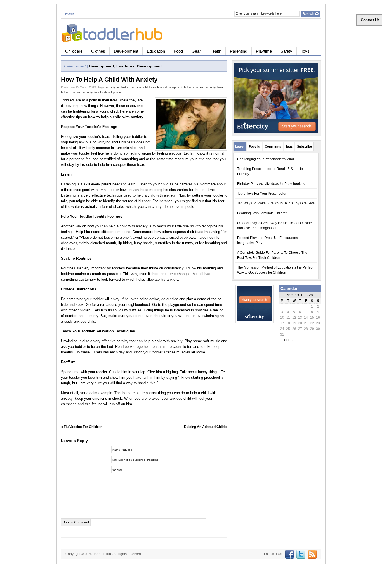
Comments (273, 146)
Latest (239, 146)
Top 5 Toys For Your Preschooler (261, 193)
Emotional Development (139, 66)
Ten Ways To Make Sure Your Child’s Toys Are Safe (276, 203)
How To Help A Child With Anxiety (109, 79)
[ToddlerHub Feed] (311, 554)
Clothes (98, 51)
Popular (254, 146)
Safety (286, 51)
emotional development (166, 87)
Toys (305, 51)
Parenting (238, 51)
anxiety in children (118, 87)
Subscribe (304, 146)
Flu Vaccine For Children (83, 427)
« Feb (288, 339)
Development (126, 51)
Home (69, 13)
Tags (289, 146)
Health (215, 51)
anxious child (141, 87)
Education (156, 51)
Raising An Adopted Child (204, 427)
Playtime (264, 51)
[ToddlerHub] (115, 32)
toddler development (108, 92)
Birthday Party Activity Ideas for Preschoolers (271, 184)
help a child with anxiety (200, 87)
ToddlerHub (102, 554)
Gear (196, 51)
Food (178, 51)
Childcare (73, 51)
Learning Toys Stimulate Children (262, 213)
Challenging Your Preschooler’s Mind (265, 159)
